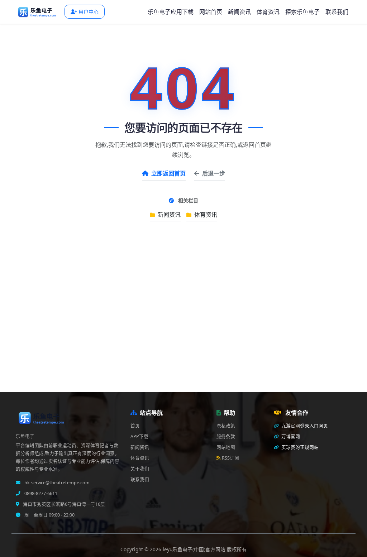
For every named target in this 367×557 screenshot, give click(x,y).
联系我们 (336, 12)
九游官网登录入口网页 (304, 426)
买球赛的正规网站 (299, 447)
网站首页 (210, 12)
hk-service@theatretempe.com (56, 483)
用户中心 (88, 11)
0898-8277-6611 (40, 493)
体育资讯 (268, 12)
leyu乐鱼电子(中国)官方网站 (195, 549)
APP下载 (139, 436)
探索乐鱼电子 (302, 12)
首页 (135, 426)
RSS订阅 (230, 458)
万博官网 (290, 436)
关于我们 (139, 469)
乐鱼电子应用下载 (171, 12)
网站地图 (225, 447)
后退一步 (213, 173)
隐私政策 (225, 426)
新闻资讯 (239, 12)
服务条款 (225, 436)
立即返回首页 (168, 173)
